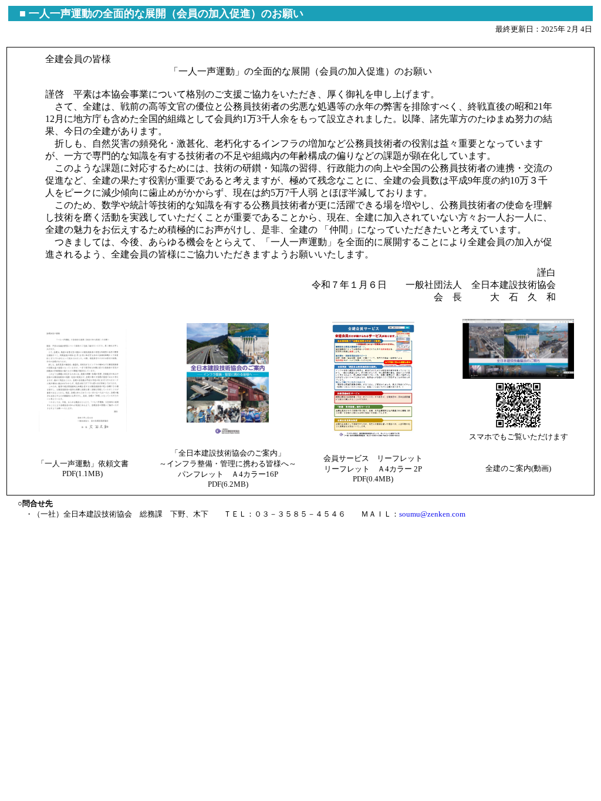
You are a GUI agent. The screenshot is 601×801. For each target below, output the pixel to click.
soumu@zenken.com (432, 514)
